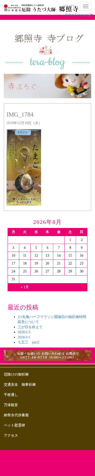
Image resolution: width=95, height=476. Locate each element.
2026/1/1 (24, 337)
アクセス (11, 435)
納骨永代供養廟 (16, 415)
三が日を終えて (30, 327)
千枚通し (11, 395)
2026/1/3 (24, 332)
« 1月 (25, 287)
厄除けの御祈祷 (16, 374)
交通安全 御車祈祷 (20, 384)
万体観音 (11, 405)
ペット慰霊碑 (14, 425)
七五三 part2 (28, 342)
